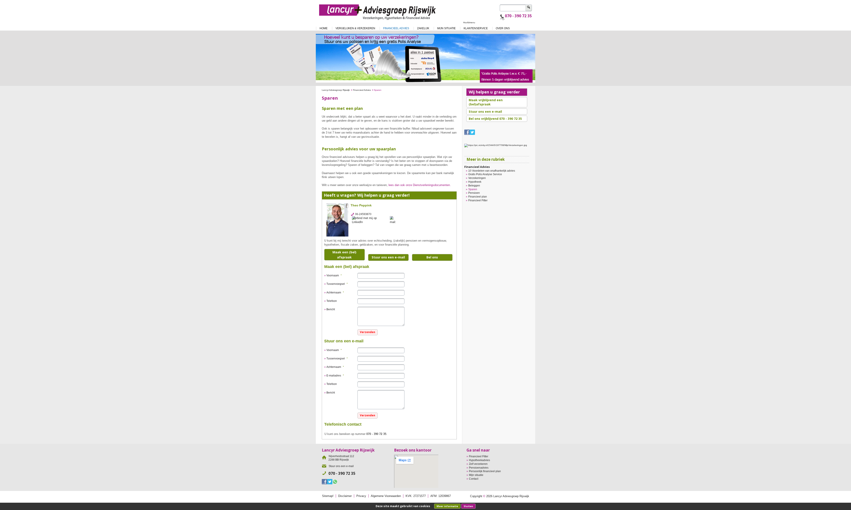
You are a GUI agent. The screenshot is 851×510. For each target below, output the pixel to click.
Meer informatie (447, 506)
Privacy (361, 496)
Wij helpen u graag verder (494, 92)
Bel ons (432, 257)
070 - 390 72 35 (518, 15)
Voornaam (334, 275)
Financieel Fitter (478, 200)
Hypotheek (474, 181)
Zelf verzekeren (478, 463)
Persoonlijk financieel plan (485, 471)
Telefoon (331, 301)
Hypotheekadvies (479, 460)
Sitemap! (328, 496)
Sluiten (468, 506)
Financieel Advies (362, 90)
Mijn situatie (476, 475)
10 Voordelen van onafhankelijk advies (491, 170)
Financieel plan (477, 196)
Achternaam (335, 292)
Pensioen (474, 192)
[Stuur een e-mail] (394, 219)
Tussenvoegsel (337, 283)
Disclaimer (345, 496)
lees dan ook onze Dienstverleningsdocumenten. (419, 185)
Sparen (472, 189)
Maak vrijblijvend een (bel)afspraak (486, 102)
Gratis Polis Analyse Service (485, 174)
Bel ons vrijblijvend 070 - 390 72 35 (495, 118)
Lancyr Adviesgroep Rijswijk (336, 90)
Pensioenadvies (478, 467)
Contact (473, 478)
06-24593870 (363, 214)
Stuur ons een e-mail (388, 257)
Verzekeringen (477, 178)
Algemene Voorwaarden (386, 496)
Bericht (330, 309)
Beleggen (474, 185)
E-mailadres (335, 375)
